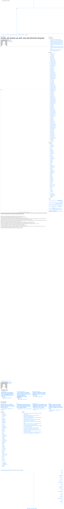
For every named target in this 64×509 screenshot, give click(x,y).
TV (50, 192)
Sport (16, 34)
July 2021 (52, 117)
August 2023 (52, 91)
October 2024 (52, 76)
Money (56, 206)
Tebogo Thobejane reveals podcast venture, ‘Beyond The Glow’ (39, 394)
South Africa (52, 211)
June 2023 (52, 93)
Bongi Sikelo (40, 396)
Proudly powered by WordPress (6, 470)
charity (49, 202)
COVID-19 (59, 202)
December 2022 (53, 99)
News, (51, 176)
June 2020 (52, 130)
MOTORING (61, 487)
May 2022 (52, 106)
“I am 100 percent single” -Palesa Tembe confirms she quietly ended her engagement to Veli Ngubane (24, 395)
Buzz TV (61, 477)
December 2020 (53, 124)
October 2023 (52, 89)
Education (52, 157)
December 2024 (53, 74)
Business (51, 151)
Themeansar (21, 470)
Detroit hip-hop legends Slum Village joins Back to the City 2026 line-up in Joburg (7, 394)
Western (51, 196)
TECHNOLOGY (60, 498)
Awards (49, 200)
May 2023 (52, 94)
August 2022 (52, 103)
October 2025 (52, 64)
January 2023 (52, 98)
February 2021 (52, 122)
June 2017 (52, 141)
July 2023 (52, 92)
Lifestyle (26, 34)
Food (58, 205)
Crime (51, 154)
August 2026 (52, 53)
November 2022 (53, 100)
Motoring (51, 173)
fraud (62, 205)
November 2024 (53, 75)
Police (56, 208)
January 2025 (52, 73)
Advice (51, 147)
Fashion (51, 160)
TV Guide (51, 193)
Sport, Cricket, (52, 184)
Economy (52, 156)
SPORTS (61, 494)
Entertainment (3, 36)
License (51, 169)
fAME (51, 205)
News (3, 34)
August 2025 (52, 66)
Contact (61, 479)
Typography (52, 194)
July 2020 (52, 129)
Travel (59, 211)
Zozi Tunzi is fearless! (4, 381)
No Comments (29, 408)
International (52, 167)
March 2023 (52, 96)
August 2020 (52, 128)
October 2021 (52, 114)
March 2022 (52, 108)
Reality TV (51, 209)
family (53, 205)
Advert (51, 144)
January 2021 (52, 123)
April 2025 (52, 70)
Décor (51, 155)
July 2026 (52, 54)
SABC (54, 209)
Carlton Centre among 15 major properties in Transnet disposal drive (8, 406)
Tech (5, 34)
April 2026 (52, 57)
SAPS (56, 209)
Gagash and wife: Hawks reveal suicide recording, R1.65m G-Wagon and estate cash (56, 47)
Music (51, 174)
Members (51, 172)
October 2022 (52, 101)
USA (62, 211)
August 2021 (52, 116)
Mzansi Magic (50, 208)
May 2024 (52, 81)
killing (51, 206)
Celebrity (19, 34)
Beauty (51, 149)
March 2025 (52, 71)
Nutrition (51, 177)
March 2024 (52, 83)
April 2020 (52, 132)
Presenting (52, 179)
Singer (61, 209)
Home (62, 470)
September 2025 (53, 65)
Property (51, 181)
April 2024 (52, 82)
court (56, 202)
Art (50, 148)
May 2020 (52, 131)
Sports (11, 34)
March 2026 (52, 58)
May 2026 (52, 56)
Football (61, 205)
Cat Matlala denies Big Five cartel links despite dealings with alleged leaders (24, 406)
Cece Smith (25, 399)
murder (58, 206)
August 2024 (52, 78)
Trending (51, 191)
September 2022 (53, 102)
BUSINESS (61, 475)
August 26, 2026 (4, 408)
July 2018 (52, 139)
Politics (13, 34)
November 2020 (53, 125)
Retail (51, 182)
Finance (51, 161)
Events (51, 159)
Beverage (52, 150)
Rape (49, 209)
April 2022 (52, 107)
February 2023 (52, 97)
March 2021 (52, 121)
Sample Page (60, 491)
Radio (61, 208)
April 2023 (52, 95)
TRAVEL (23, 34)
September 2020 (53, 127)
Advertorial (52, 145)
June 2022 (52, 105)
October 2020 (52, 126)
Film (57, 205)
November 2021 (53, 113)
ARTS (62, 472)
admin (10, 40)
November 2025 (53, 63)
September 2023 (53, 90)
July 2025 (52, 67)
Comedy (51, 202)
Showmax (59, 209)
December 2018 (53, 138)
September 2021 (53, 115)
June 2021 (52, 118)
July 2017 (52, 140)
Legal (51, 168)
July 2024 (52, 79)
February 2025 (52, 72)
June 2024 (52, 80)
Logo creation (52, 171)
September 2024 (53, 77)
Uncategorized (52, 195)
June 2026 (52, 55)
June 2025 (52, 68)
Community (52, 153)
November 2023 (53, 88)
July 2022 (52, 104)
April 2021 (52, 120)
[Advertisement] (24, 235)
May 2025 (52, 69)
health (49, 206)
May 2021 (52, 119)
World (51, 197)
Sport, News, (52, 185)
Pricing (51, 180)
